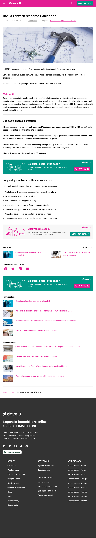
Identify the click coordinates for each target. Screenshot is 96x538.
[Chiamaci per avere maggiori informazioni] (72, 3)
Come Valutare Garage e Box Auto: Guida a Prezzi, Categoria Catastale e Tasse (47, 346)
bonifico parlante (10, 147)
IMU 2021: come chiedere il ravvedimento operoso (36, 330)
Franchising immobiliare (47, 486)
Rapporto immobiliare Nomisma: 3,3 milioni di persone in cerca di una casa (45, 321)
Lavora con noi (43, 482)
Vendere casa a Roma (77, 470)
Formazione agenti (45, 495)
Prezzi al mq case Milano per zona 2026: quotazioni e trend (39, 376)
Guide (9, 492)
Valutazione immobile (16, 474)
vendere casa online (64, 101)
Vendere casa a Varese (77, 483)
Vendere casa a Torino (77, 474)
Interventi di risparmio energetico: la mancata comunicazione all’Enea (43, 311)
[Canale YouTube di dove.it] (26, 447)
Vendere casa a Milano (77, 465)
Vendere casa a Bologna (78, 479)
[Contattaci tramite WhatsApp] (12, 453)
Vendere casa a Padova (77, 496)
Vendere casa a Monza (77, 487)
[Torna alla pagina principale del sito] (14, 3)
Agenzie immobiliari (46, 465)
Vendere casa (13, 470)
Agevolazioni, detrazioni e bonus (63, 21)
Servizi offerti (13, 483)
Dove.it (5, 392)
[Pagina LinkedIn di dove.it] (9, 447)
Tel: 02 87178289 (10, 436)
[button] (85, 3)
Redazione (32, 21)
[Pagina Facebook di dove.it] (4, 447)
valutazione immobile (41, 101)
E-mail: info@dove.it (27, 436)
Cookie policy (13, 505)
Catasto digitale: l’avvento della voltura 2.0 (32, 301)
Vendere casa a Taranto (77, 501)
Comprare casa (13, 479)
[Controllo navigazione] (4, 3)
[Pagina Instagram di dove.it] (15, 447)
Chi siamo (11, 465)
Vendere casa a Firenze (77, 492)
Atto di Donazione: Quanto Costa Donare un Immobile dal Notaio (41, 366)
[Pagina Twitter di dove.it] (21, 447)
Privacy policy (13, 501)
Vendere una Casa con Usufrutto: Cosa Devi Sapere (36, 356)
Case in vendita (44, 470)
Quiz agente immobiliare (47, 491)
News (12, 392)
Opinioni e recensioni (16, 487)
